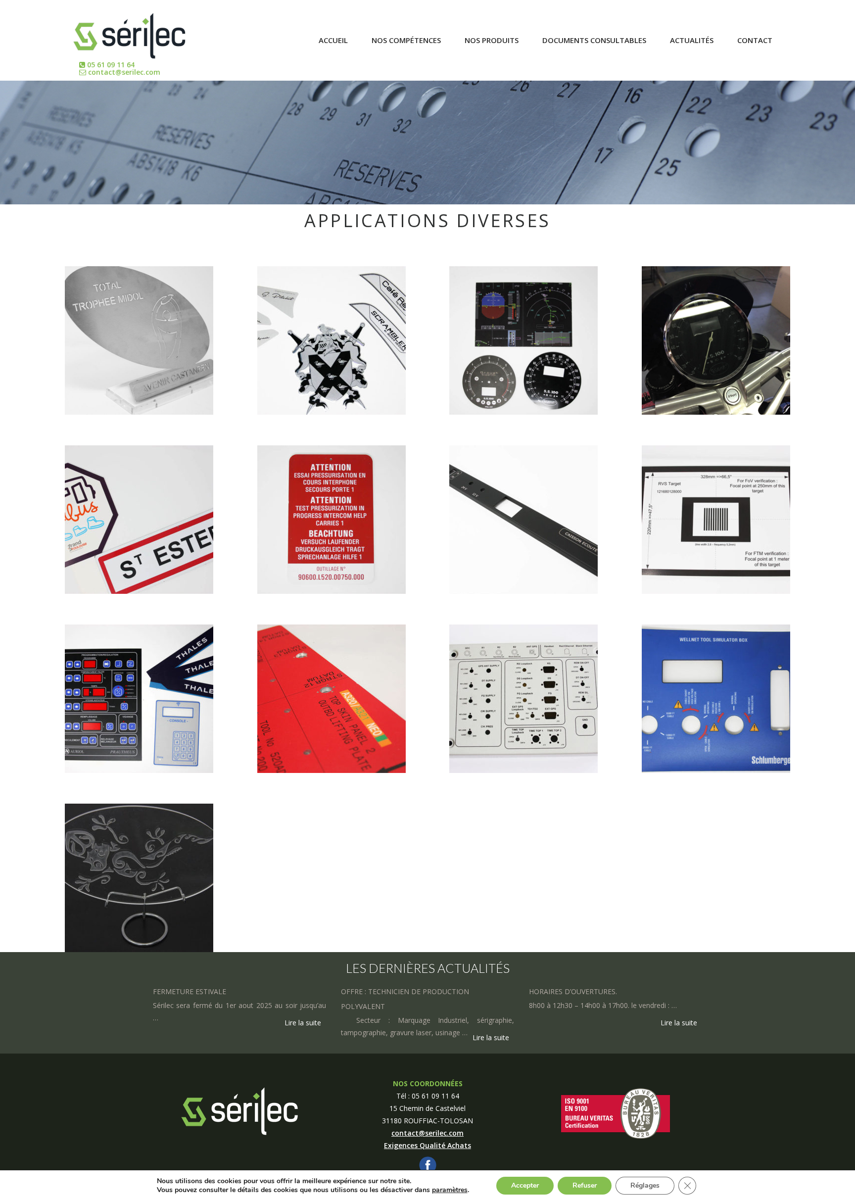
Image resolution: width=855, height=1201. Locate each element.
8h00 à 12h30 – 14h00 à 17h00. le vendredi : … (603, 1005)
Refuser (584, 1185)
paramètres (450, 1190)
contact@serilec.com (123, 72)
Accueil (333, 40)
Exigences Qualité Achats (427, 1145)
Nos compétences (406, 40)
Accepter (525, 1185)
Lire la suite (303, 1022)
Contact (754, 40)
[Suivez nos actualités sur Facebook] (427, 1164)
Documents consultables (594, 40)
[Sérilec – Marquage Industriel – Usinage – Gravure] (129, 30)
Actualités (691, 40)
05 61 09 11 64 (110, 64)
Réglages (645, 1185)
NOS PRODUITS (492, 40)
